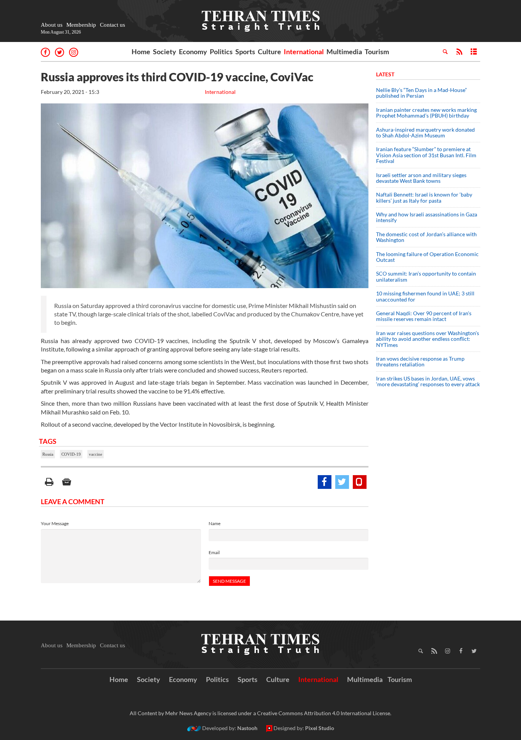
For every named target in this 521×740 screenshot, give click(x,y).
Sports (245, 51)
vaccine (95, 454)
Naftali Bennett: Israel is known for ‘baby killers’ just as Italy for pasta (424, 197)
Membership (81, 25)
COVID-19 (71, 454)
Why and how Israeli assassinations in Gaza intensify (426, 217)
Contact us (112, 25)
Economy (193, 51)
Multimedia (344, 51)
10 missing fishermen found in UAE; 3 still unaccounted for (425, 296)
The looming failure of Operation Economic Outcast (427, 257)
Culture (269, 51)
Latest (385, 74)
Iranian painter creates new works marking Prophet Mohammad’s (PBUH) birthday (426, 112)
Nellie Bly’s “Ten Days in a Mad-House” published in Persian (421, 93)
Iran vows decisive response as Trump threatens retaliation (420, 361)
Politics (221, 51)
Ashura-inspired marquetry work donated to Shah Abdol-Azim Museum (425, 132)
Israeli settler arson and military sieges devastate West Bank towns (421, 178)
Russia (47, 454)
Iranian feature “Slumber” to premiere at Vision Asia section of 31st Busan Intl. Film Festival (426, 155)
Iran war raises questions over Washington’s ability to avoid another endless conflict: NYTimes (427, 339)
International (304, 51)
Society (164, 51)
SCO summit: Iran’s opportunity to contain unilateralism (426, 276)
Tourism (377, 51)
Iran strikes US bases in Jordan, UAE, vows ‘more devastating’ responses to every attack (428, 381)
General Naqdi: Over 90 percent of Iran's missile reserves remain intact (423, 316)
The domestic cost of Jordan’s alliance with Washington (426, 237)
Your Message (55, 523)
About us (52, 25)
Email (214, 552)
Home (141, 51)
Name (214, 523)
